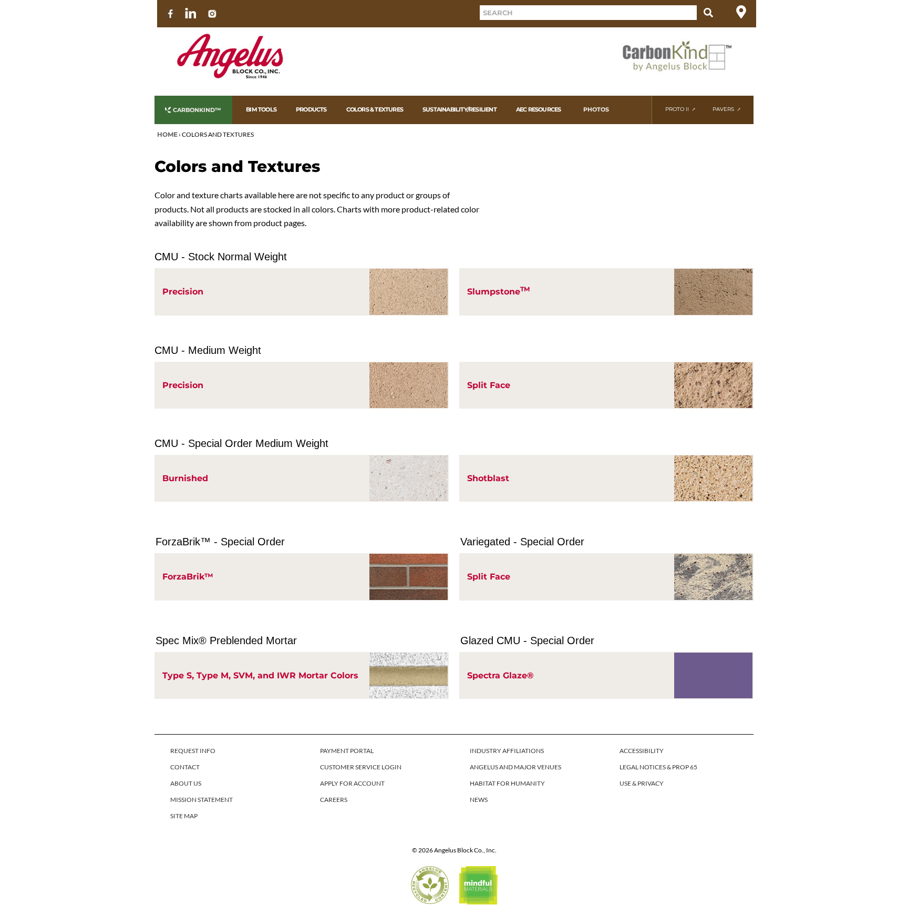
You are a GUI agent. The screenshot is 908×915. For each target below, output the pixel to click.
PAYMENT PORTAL (347, 751)
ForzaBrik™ (187, 577)
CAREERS (333, 800)
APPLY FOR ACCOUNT (352, 783)
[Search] (708, 12)
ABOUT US (185, 783)
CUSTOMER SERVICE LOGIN (360, 767)
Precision (182, 292)
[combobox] (588, 12)
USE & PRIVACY (642, 783)
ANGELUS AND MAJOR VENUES (515, 767)
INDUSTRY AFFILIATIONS (507, 751)
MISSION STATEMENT (201, 800)
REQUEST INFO (192, 751)
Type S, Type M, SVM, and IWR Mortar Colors (260, 675)
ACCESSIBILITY (642, 751)
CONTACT (185, 767)
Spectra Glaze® (500, 675)
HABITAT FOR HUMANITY (507, 783)
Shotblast (488, 478)
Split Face (488, 385)
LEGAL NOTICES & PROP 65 (658, 767)
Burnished (185, 478)
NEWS (479, 800)
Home (167, 134)
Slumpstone (498, 291)
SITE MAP (184, 816)
